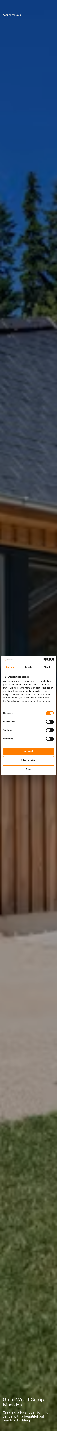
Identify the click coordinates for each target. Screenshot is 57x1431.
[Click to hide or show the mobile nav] (53, 15)
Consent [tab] (10, 667)
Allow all (28, 751)
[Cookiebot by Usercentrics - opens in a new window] (42, 659)
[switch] (50, 722)
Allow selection (28, 760)
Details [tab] (28, 667)
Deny (28, 769)
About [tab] (47, 667)
